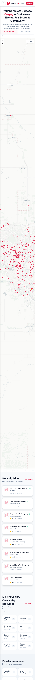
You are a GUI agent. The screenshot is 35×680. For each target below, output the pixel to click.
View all (28, 479)
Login (22, 3)
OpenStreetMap (18, 471)
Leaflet (10, 471)
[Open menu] (4, 3)
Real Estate (27, 31)
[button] (2, 40)
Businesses (10, 31)
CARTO (32, 471)
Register (29, 3)
